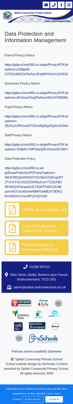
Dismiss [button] (16, 399)
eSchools (48, 364)
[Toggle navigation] (68, 5)
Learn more (53, 393)
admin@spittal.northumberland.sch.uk (40, 287)
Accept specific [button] (32, 399)
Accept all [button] (54, 399)
